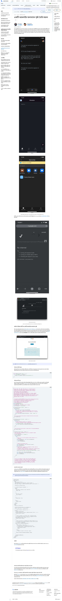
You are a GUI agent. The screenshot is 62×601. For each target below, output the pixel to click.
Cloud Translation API (25, 11)
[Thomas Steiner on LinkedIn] (28, 25)
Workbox (18, 574)
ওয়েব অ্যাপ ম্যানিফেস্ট (34, 568)
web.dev (15, 14)
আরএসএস (55, 595)
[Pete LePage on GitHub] (19, 25)
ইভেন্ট (22, 471)
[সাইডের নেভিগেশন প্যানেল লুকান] (10, 599)
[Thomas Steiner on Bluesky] (31, 25)
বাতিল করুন (50, 10)
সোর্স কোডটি (16, 544)
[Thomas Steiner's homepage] (32, 25)
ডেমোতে (20, 543)
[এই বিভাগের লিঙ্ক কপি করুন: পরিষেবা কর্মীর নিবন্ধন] (22, 367)
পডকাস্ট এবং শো (49, 595)
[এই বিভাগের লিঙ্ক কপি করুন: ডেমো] (17, 541)
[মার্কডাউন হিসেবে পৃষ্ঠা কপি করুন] (15, 20)
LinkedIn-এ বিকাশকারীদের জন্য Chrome (57, 593)
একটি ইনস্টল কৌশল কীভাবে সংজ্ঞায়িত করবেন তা (30, 578)
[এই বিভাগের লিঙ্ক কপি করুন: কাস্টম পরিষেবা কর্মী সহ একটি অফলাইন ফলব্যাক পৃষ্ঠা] (37, 326)
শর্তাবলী (13, 599)
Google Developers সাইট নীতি (22, 583)
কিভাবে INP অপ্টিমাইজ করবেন (44, 5)
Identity (22, 5)
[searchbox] (5, 8)
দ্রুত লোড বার (9, 5)
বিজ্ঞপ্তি (37, 5)
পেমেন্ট (34, 5)
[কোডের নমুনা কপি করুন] (51, 372)
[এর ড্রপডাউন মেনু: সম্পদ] (14, 1)
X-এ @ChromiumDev (57, 590)
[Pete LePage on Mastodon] (20, 25)
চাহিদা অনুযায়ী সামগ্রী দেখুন (27, 8)
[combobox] (45, 1)
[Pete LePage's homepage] (21, 25)
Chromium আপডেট (49, 592)
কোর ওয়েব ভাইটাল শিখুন (16, 5)
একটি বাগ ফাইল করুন (41, 590)
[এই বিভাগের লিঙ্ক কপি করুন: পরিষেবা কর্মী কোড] (21, 380)
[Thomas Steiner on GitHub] (27, 25)
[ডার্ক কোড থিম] (50, 372)
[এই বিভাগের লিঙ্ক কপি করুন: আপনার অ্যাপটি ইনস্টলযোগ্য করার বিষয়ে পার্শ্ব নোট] (33, 565)
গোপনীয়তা (16, 599)
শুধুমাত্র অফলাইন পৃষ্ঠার (39, 575)
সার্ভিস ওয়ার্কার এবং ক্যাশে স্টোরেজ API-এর (30, 329)
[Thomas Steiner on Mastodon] (29, 25)
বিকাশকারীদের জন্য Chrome (49, 591)
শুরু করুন (57, 10)
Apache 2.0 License (44, 582)
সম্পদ (2, 3)
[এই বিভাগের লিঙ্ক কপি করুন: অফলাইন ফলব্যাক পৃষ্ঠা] (23, 467)
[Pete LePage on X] (18, 25)
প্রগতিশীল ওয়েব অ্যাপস (28, 5)
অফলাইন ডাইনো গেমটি (44, 216)
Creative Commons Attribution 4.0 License (29, 582)
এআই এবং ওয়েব (3, 5)
